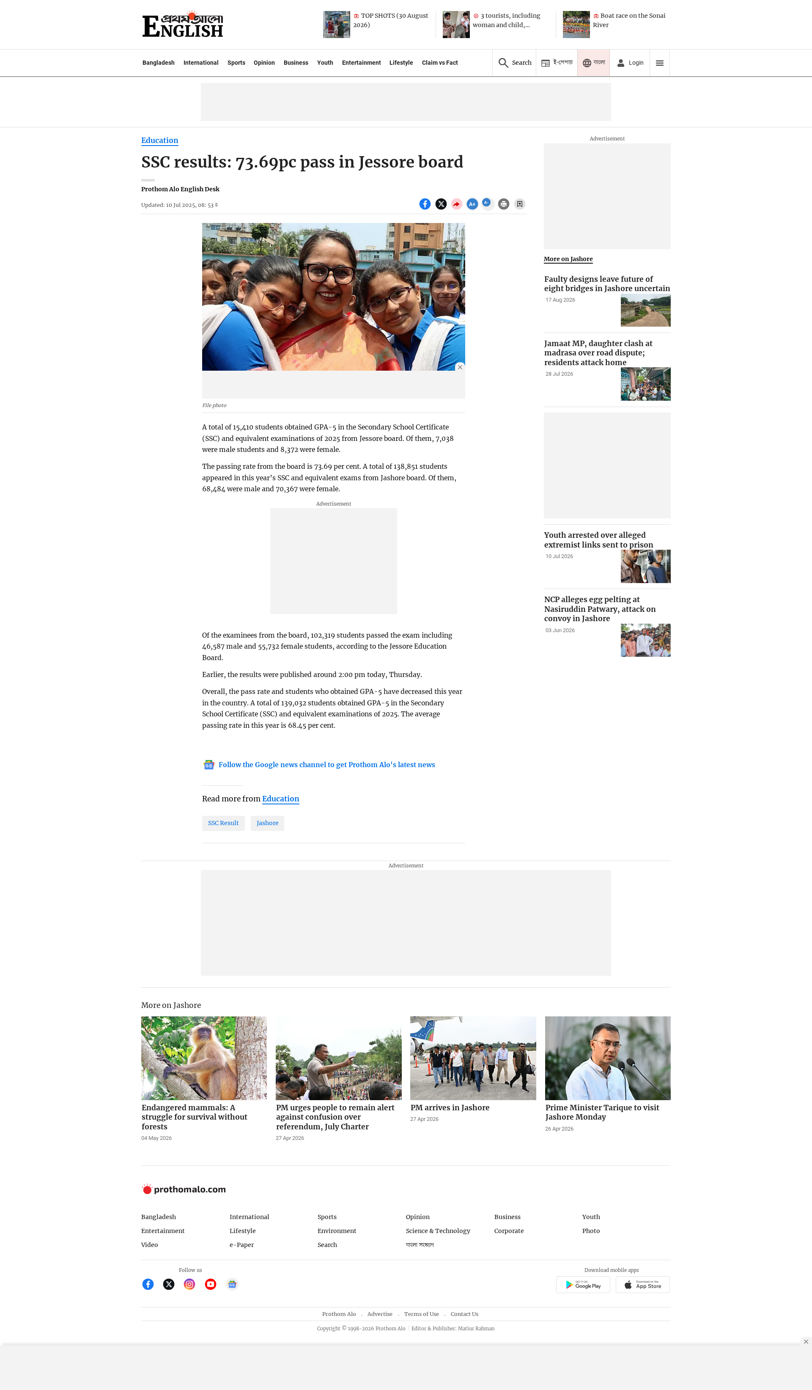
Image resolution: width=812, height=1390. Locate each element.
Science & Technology (438, 1231)
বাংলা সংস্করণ (420, 1245)
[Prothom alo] (182, 24)
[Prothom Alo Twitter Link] (172, 1285)
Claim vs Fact (440, 62)
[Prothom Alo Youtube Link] (214, 1285)
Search (327, 1245)
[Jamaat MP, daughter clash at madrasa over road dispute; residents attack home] (646, 384)
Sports (236, 62)
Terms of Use (421, 1314)
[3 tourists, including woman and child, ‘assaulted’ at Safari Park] (456, 24)
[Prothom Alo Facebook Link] (151, 1285)
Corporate (509, 1231)
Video (149, 1245)
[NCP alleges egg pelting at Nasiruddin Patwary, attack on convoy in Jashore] (646, 640)
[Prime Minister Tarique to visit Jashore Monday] (608, 1058)
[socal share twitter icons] (442, 208)
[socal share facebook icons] (426, 208)
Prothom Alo (339, 1314)
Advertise (380, 1314)
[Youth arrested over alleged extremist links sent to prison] (646, 566)
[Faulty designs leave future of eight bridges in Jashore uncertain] (646, 310)
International (201, 62)
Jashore (268, 823)
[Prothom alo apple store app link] (643, 1286)
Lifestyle (401, 62)
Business (296, 62)
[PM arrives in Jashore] (473, 1058)
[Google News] (232, 1285)
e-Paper (242, 1245)
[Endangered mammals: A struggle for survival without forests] (204, 1058)
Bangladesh (159, 62)
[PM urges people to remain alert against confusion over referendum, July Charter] (339, 1058)
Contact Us (464, 1314)
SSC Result (223, 823)
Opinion (264, 62)
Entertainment (361, 62)
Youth (325, 62)
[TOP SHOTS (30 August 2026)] (336, 24)
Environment (337, 1231)
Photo (591, 1231)
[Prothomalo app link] (583, 1286)
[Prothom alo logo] (183, 1192)
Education (159, 140)
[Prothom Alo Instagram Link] (193, 1285)
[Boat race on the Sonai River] (576, 24)
